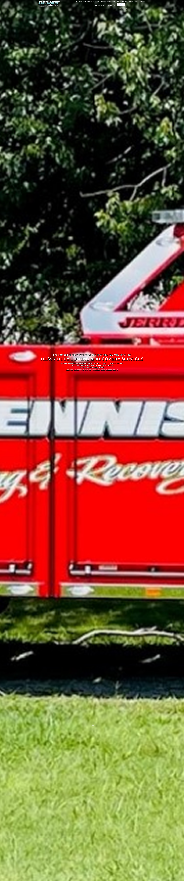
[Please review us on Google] (121, 5)
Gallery (136, 1)
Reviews (131, 1)
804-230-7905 (112, 5)
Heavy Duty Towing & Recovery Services (89, 1)
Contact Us (142, 1)
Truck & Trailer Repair (122, 1)
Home (76, 1)
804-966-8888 (123, 9)
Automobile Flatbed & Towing (108, 1)
